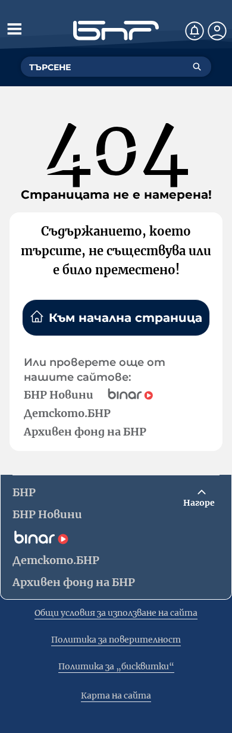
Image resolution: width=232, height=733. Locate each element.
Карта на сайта (116, 695)
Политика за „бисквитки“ (116, 666)
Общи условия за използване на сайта (116, 612)
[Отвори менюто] (14, 28)
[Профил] (217, 31)
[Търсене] (196, 66)
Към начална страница (125, 318)
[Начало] (116, 30)
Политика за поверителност (116, 639)
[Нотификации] (194, 31)
